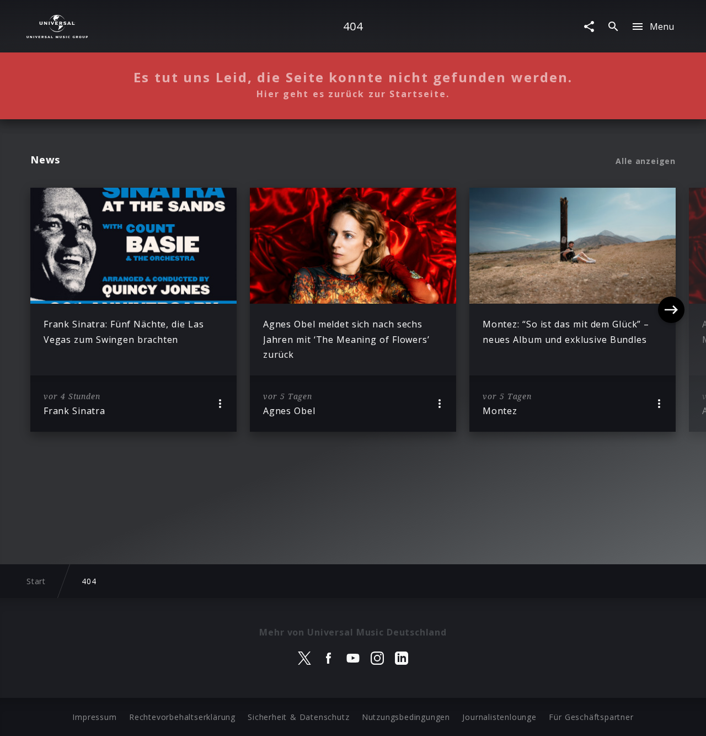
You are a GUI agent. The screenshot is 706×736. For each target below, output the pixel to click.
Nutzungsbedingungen (406, 717)
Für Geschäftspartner (591, 717)
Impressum (94, 717)
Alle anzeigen (646, 161)
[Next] (671, 309)
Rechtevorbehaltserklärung (182, 717)
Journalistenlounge (499, 717)
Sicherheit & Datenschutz (298, 717)
